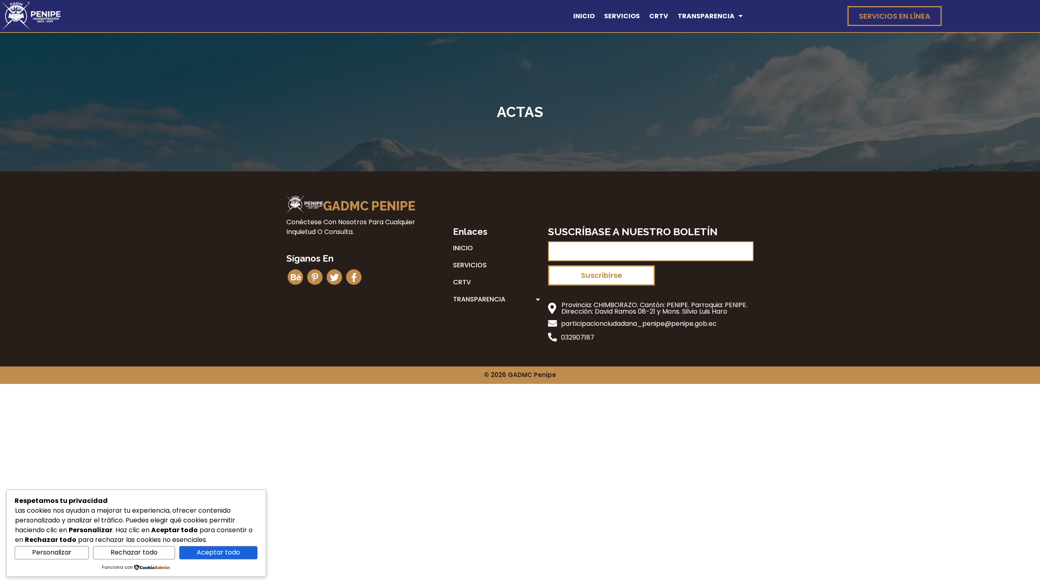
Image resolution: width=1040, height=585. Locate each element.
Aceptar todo (218, 552)
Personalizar (52, 552)
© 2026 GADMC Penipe (520, 374)
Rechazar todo (134, 552)
